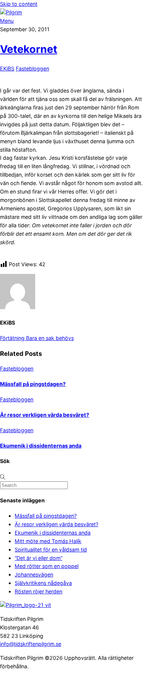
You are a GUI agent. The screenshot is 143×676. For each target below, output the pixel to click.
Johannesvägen (34, 574)
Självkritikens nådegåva (43, 583)
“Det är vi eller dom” (38, 558)
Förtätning (12, 338)
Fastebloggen (32, 68)
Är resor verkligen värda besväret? (44, 415)
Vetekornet (28, 49)
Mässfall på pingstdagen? (33, 384)
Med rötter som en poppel (46, 566)
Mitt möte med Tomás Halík (48, 541)
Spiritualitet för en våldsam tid (51, 549)
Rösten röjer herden (38, 591)
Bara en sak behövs (49, 338)
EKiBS (7, 68)
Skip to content (18, 4)
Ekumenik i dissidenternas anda (40, 445)
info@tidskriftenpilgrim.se (30, 644)
